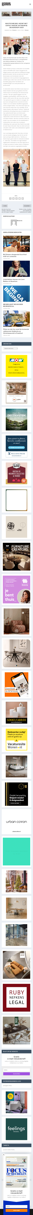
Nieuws (27, 30)
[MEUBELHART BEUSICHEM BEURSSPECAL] (16, 294)
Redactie (14, 30)
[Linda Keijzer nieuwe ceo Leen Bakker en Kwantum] (16, 269)
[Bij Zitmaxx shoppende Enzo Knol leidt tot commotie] (16, 244)
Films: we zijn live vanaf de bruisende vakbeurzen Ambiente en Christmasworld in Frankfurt (16, 331)
